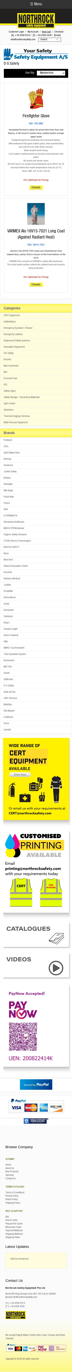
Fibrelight (8, 484)
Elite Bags (8, 490)
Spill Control (9, 404)
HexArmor (8, 465)
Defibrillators (10, 322)
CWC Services (10, 698)
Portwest (8, 440)
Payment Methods (14, 1230)
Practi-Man (9, 497)
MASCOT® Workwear (14, 528)
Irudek (7, 673)
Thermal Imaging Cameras (17, 416)
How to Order (11, 1220)
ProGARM (8, 591)
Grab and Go (10, 692)
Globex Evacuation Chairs (16, 566)
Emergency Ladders (13, 334)
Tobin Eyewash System (15, 654)
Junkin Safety (10, 472)
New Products (12, 1172)
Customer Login (16, 32)
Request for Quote (14, 1224)
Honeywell (9, 610)
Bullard (7, 478)
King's (7, 623)
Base (6, 553)
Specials (9, 1175)
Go (57, 39)
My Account (33, 32)
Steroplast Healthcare (14, 522)
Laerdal (7, 730)
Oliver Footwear (11, 635)
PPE (5, 385)
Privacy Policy (11, 1196)
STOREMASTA (10, 516)
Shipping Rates (12, 1237)
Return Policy (11, 1199)
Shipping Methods (14, 1234)
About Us (9, 1168)
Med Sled (8, 560)
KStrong (7, 459)
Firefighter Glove (36, 116)
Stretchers (8, 410)
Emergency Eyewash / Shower (18, 328)
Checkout (58, 32)
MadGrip (8, 704)
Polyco (7, 503)
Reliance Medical (12, 579)
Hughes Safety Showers (15, 535)
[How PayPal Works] (36, 1089)
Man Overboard (11, 366)
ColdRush (8, 717)
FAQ (7, 1217)
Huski (6, 604)
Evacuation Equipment (14, 347)
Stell (6, 509)
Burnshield (9, 660)
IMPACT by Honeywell (14, 648)
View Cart (46, 32)
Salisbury (8, 616)
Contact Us (10, 1179)
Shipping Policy (12, 1203)
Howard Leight (10, 629)
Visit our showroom (19, 1259)
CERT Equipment (12, 315)
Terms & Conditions (14, 1193)
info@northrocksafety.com (23, 39)
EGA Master (9, 711)
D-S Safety (9, 686)
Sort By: (30, 73)
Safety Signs (10, 391)
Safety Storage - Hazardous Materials (22, 397)
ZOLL (6, 446)
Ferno (6, 723)
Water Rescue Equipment (16, 422)
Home (8, 1165)
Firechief (8, 572)
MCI (5, 372)
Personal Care (10, 378)
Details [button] (36, 187)
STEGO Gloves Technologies (17, 541)
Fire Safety (9, 353)
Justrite (7, 585)
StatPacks (8, 679)
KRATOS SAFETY (11, 547)
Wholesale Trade (13, 1227)
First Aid (7, 359)
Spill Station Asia (12, 453)
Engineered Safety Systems (17, 341)
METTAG (8, 667)
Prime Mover (10, 597)
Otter (6, 642)
